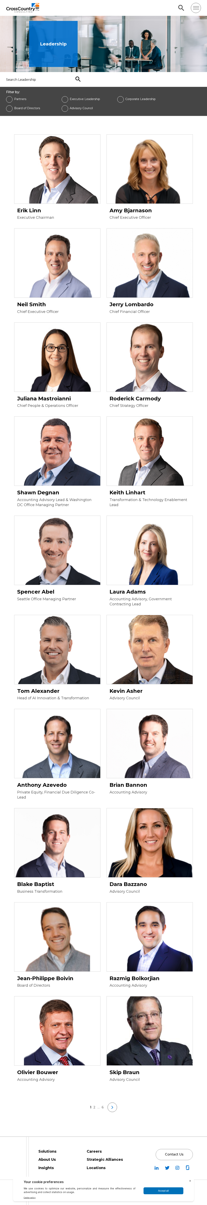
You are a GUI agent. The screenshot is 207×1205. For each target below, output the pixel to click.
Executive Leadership (85, 99)
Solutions (47, 1151)
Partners (20, 99)
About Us (47, 1159)
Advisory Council (81, 108)
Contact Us (174, 1154)
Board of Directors (27, 108)
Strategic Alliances (105, 1159)
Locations (96, 1168)
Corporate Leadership (140, 99)
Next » (112, 1107)
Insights (46, 1168)
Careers (94, 1151)
